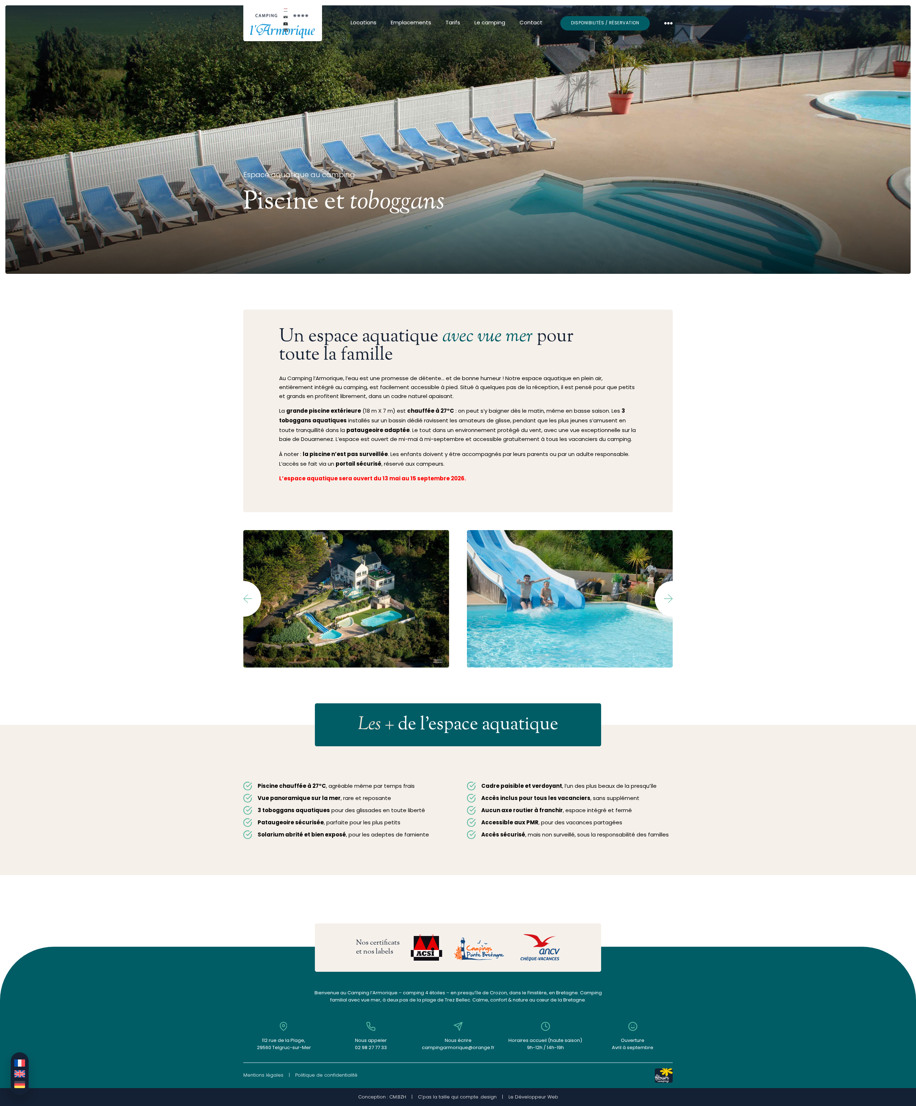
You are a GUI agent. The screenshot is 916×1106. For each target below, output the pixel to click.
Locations (363, 23)
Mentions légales (263, 1075)
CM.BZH (397, 1096)
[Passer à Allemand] (19, 1084)
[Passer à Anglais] (19, 1073)
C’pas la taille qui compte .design (457, 1096)
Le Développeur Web (533, 1096)
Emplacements (411, 23)
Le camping (489, 23)
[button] (252, 599)
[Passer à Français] (19, 1063)
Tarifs (452, 23)
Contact (531, 23)
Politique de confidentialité (326, 1075)
